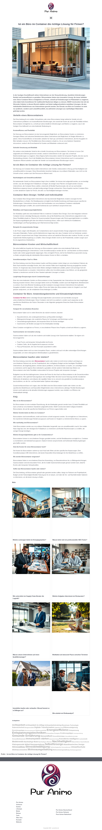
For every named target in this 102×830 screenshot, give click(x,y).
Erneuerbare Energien (53, 733)
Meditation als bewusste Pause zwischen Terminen (70, 655)
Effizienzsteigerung (70, 727)
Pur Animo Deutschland (64, 810)
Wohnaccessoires (19, 750)
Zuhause (19, 804)
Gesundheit (46, 736)
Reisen (18, 813)
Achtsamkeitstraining (52, 725)
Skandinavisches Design (73, 744)
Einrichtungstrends (30, 730)
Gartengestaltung (78, 733)
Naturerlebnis (76, 742)
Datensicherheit (18, 727)
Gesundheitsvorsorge (71, 736)
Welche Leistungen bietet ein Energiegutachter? (29, 540)
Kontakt (19, 820)
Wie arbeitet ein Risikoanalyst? (63, 713)
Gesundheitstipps (58, 736)
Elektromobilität (41, 730)
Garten (18, 806)
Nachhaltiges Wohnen (45, 742)
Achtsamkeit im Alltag (34, 725)
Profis (3, 754)
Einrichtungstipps (18, 730)
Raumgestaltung (37, 744)
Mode (18, 811)
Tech (17, 815)
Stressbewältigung (38, 746)
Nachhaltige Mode (31, 742)
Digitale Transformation (44, 727)
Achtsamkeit (18, 725)
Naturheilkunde (84, 741)
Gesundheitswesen (19, 739)
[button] (51, 17)
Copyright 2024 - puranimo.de (51, 828)
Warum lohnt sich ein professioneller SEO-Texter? (69, 540)
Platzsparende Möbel (21, 744)
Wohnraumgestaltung (40, 749)
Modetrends (17, 741)
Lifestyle (19, 809)
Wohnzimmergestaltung (61, 750)
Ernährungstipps (66, 733)
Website (19, 822)
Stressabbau (18, 747)
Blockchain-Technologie (70, 725)
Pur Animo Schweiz (62, 812)
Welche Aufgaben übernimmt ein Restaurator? (68, 596)
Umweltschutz (78, 747)
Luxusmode (83, 739)
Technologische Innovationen (60, 747)
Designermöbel (29, 727)
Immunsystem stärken (37, 738)
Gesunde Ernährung (26, 735)
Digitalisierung (59, 727)
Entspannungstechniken (29, 732)
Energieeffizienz (57, 729)
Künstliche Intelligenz (69, 739)
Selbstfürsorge (54, 744)
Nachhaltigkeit (61, 741)
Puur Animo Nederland (63, 814)
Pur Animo (19, 802)
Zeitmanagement (75, 750)
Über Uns (19, 817)
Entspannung (74, 730)
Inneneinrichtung (54, 739)
